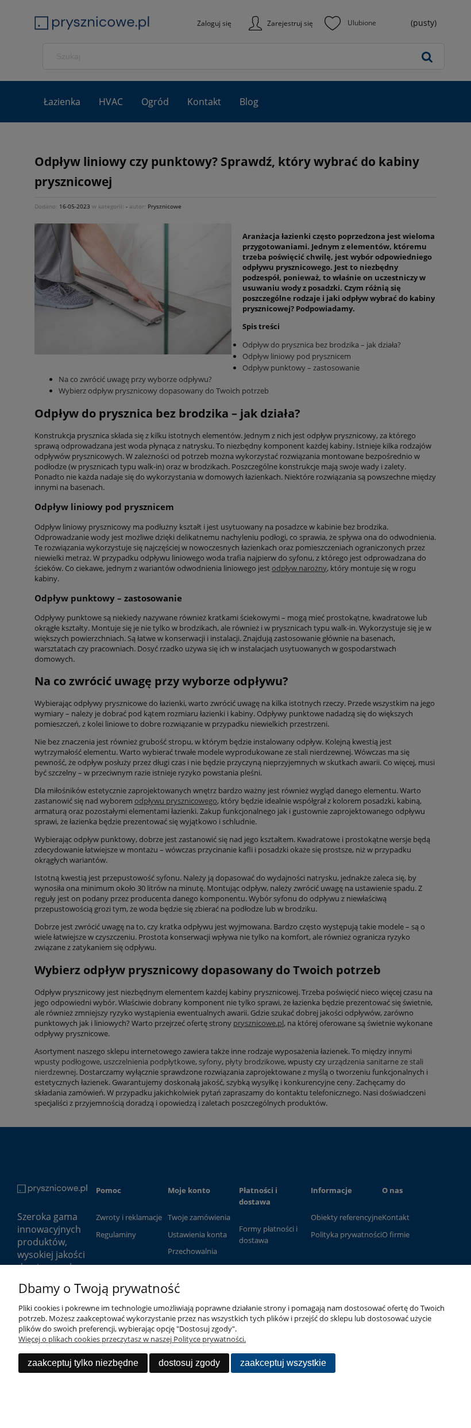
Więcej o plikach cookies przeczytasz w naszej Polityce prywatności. (132, 1339)
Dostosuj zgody (189, 1363)
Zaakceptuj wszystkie (283, 1363)
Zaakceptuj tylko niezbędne (83, 1363)
